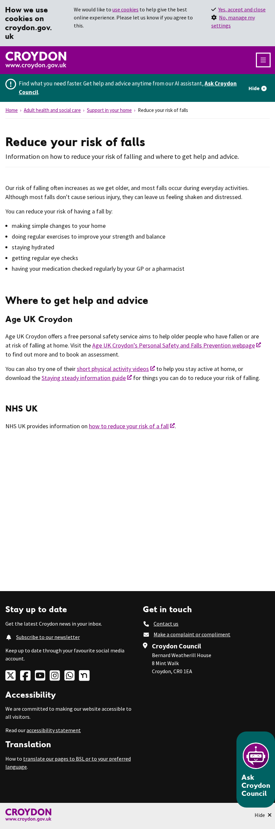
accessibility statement (53, 730)
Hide (254, 88)
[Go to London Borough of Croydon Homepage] (137, 815)
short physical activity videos (113, 369)
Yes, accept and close (242, 9)
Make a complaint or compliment (192, 634)
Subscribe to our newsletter (48, 637)
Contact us (166, 623)
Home (11, 110)
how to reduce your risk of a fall (129, 426)
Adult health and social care (52, 110)
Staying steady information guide (84, 378)
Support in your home (109, 110)
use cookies (125, 9)
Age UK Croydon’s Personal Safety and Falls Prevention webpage (173, 345)
